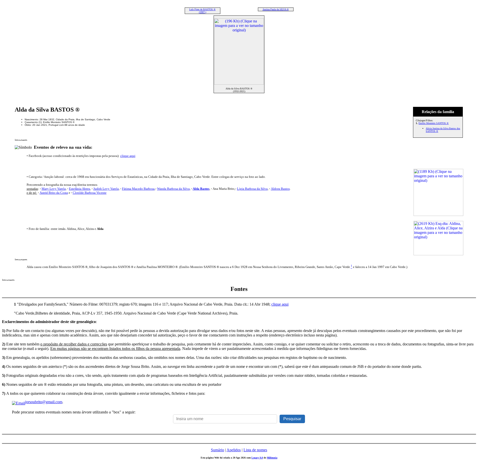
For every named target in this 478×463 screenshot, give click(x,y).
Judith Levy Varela (106, 189)
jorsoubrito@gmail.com (43, 402)
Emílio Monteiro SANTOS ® (433, 123)
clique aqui (127, 156)
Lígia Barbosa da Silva (252, 189)
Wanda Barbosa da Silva (173, 189)
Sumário (217, 450)
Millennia (272, 457)
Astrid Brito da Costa (54, 193)
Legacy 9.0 (257, 457)
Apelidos (234, 450)
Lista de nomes (255, 450)
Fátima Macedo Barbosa (138, 189)
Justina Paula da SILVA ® (276, 9)
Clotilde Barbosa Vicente (90, 193)
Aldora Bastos (280, 189)
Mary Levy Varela (54, 189)
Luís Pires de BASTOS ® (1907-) (202, 10)
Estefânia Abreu (79, 189)
